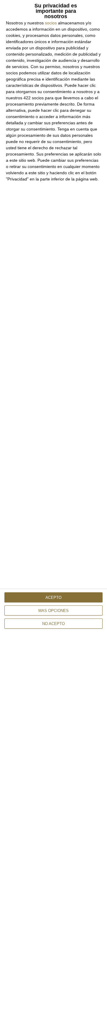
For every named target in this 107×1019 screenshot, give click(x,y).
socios (51, 23)
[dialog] (53, 509)
